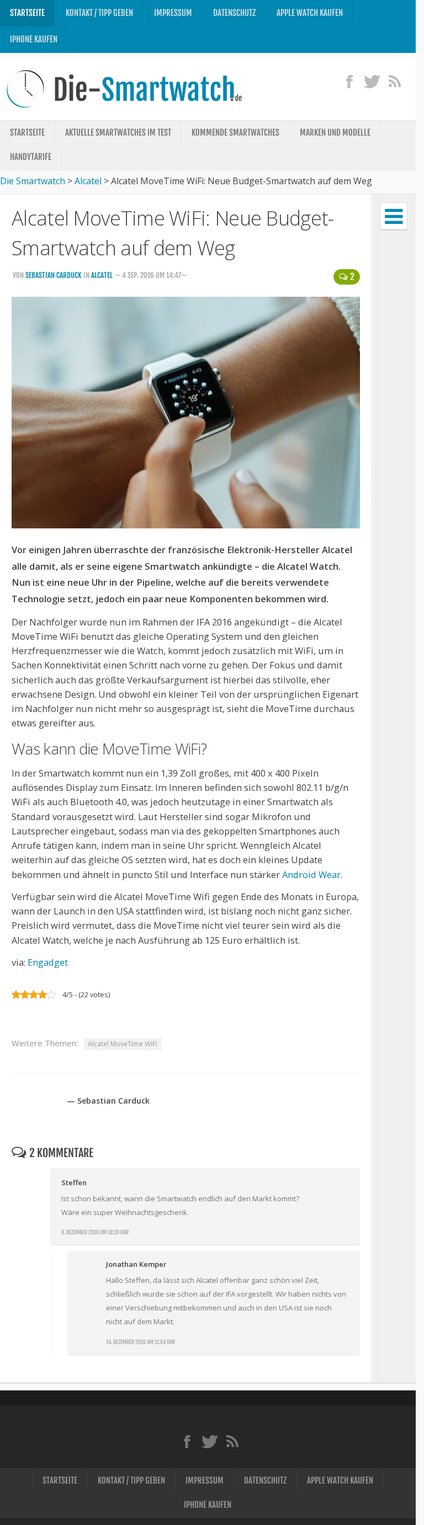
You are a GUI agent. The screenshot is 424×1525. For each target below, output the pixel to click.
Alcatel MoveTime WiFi (122, 1043)
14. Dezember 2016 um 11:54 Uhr (140, 1342)
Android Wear (311, 874)
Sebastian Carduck (53, 275)
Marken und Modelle (335, 132)
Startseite (27, 13)
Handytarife (30, 157)
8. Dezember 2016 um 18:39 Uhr (95, 1232)
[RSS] (394, 81)
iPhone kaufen (33, 39)
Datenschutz (234, 13)
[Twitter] (371, 81)
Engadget (48, 962)
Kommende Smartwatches (235, 132)
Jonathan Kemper (136, 1264)
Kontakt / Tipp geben (99, 13)
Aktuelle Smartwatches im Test (118, 132)
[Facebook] (349, 81)
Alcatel (102, 275)
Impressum (173, 13)
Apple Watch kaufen (310, 13)
